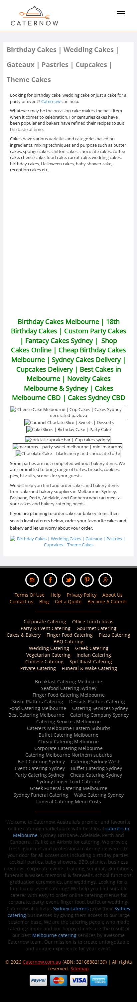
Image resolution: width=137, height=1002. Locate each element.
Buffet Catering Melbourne (68, 735)
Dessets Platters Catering (97, 701)
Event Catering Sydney (40, 768)
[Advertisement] (68, 245)
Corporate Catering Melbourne (68, 748)
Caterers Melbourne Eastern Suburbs (68, 728)
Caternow (51, 101)
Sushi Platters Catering (37, 701)
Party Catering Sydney (39, 775)
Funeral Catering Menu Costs (68, 801)
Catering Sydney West (95, 761)
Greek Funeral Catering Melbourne (68, 788)
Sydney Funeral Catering (41, 795)
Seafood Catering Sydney (68, 688)
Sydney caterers (71, 908)
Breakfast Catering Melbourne (68, 681)
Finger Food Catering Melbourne (69, 695)
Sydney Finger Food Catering (68, 781)
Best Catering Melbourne (36, 715)
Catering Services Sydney (100, 708)
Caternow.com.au (42, 962)
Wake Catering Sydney (99, 795)
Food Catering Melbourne (37, 708)
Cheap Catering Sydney (96, 775)
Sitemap (79, 968)
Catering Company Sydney (99, 715)
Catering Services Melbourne (68, 721)
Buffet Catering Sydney (96, 768)
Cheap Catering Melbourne (68, 741)
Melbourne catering (54, 935)
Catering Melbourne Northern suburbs (68, 755)
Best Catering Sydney (41, 761)
